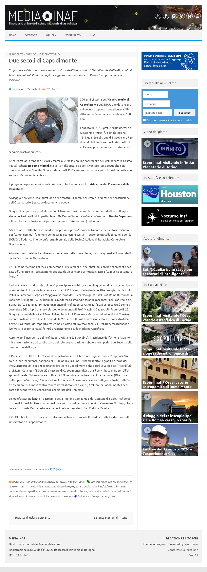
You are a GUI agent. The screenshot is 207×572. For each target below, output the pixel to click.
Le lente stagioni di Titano (112, 517)
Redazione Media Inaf (26, 89)
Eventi (23, 481)
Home (12, 35)
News (51, 481)
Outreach (60, 481)
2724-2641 (23, 555)
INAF (44, 481)
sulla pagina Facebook (56, 491)
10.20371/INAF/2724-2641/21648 (99, 496)
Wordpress (191, 544)
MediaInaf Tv (73, 35)
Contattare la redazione (183, 549)
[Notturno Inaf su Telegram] (170, 227)
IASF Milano (102, 481)
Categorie (31, 35)
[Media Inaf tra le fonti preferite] (170, 71)
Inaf (92, 35)
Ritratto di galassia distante (31, 517)
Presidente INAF (76, 481)
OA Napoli (122, 481)
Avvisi (15, 481)
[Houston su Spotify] (170, 205)
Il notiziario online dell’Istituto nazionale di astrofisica (43, 23)
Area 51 (193, 555)
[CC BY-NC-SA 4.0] (55, 469)
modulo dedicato (63, 496)
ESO (93, 481)
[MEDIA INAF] (43, 20)
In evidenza (34, 481)
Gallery (51, 35)
